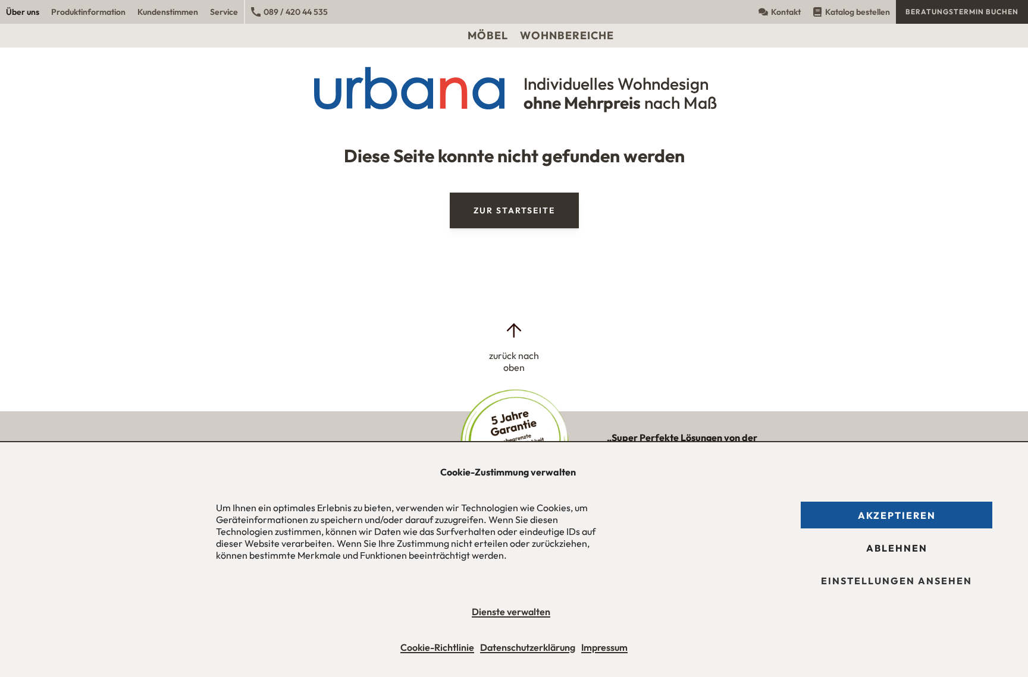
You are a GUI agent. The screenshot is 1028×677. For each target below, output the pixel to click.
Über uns (22, 12)
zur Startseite (514, 210)
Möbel (488, 35)
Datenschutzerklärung (527, 647)
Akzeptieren (897, 515)
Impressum (604, 647)
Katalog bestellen (857, 12)
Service (224, 12)
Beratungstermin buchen (961, 11)
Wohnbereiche (567, 35)
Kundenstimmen (167, 12)
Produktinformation (88, 12)
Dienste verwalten (511, 612)
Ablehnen (896, 548)
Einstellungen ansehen (896, 581)
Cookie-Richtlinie (437, 647)
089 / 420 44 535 (296, 12)
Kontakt (786, 12)
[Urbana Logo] (514, 12)
